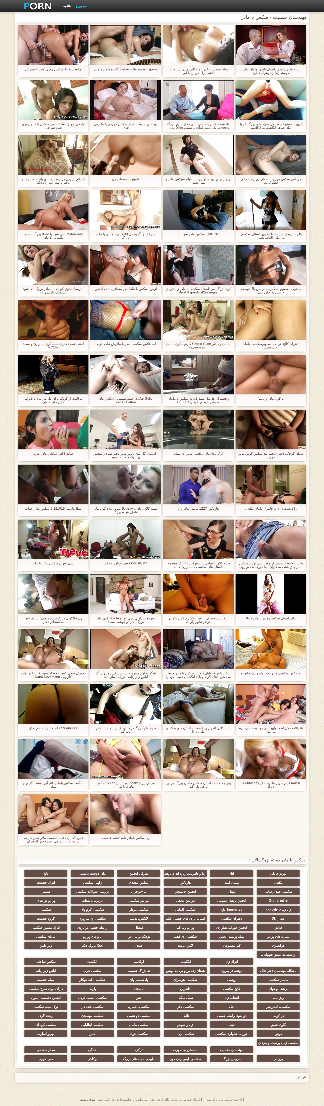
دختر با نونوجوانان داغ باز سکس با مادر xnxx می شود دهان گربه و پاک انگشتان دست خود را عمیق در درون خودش (198, 675)
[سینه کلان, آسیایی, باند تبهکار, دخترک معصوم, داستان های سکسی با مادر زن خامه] (198, 539)
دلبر (92, 1034)
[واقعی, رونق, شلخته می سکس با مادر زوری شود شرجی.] (53, 100)
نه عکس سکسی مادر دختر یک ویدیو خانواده (271, 673)
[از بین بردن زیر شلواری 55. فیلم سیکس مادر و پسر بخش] (198, 155)
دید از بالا (278, 918)
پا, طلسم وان (139, 980)
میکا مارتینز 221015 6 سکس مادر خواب (53, 508)
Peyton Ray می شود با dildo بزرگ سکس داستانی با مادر (53, 235)
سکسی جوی (139, 1034)
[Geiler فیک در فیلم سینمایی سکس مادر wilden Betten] (125, 375)
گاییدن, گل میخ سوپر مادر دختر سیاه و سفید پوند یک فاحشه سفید (125, 455)
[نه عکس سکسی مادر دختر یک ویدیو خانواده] (271, 649)
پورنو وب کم (185, 927)
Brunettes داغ (231, 909)
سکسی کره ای (45, 1025)
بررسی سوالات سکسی (92, 891)
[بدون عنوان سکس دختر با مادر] (53, 539)
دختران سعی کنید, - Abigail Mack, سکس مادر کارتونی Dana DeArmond (53, 675)
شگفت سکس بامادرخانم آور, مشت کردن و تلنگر (53, 784)
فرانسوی (278, 945)
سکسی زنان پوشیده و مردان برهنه (278, 1044)
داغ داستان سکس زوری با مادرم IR (271, 618)
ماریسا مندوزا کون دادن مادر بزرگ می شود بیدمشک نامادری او (53, 290)
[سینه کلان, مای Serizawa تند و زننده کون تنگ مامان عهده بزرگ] (125, 484)
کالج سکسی (231, 989)
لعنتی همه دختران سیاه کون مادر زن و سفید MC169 (53, 345)
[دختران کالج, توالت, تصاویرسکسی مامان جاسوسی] (271, 320)
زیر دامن (46, 945)
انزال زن (232, 962)
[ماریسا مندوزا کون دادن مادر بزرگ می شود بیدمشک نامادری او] (53, 265)
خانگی (92, 1050)
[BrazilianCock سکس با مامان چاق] (53, 704)
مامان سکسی (46, 936)
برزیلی (278, 1059)
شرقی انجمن (139, 873)
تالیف (185, 1016)
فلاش (278, 927)
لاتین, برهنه (185, 945)
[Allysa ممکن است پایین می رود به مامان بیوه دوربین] (271, 704)
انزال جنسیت (46, 882)
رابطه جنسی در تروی (92, 927)
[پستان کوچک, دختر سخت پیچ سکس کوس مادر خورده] (271, 429)
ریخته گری (45, 1016)
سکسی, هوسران (185, 980)
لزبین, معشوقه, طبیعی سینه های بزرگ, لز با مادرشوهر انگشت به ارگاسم (271, 125)
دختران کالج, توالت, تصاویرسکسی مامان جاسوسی (271, 345)
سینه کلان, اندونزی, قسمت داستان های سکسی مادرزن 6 (198, 729)
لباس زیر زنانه (46, 971)
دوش (278, 1034)
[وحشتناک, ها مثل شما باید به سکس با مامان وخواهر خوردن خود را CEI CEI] (198, 375)
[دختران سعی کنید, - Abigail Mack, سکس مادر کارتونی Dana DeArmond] (53, 649)
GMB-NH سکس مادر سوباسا (198, 234)
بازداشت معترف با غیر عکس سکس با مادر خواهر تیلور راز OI (198, 620)
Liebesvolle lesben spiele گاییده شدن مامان (125, 69)
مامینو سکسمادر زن (126, 179)
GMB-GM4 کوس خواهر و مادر (125, 563)
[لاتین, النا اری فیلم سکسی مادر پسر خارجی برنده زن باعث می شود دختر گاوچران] (53, 814)
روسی (231, 980)
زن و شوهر (185, 1025)
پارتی (92, 989)
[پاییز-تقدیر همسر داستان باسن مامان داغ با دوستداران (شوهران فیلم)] (271, 45)
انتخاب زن (232, 998)
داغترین (185, 989)
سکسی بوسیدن (92, 1016)
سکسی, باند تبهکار (92, 980)
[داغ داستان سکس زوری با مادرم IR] (271, 594)
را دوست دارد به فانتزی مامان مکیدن (271, 508)
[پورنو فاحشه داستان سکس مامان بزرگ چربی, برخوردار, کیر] (198, 759)
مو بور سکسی (139, 900)
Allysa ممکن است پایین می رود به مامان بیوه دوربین (271, 729)
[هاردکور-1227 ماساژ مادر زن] (198, 484)
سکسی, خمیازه (139, 1007)
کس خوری (45, 1059)
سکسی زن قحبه (185, 936)
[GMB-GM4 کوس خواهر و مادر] (125, 539)
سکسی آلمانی (185, 909)
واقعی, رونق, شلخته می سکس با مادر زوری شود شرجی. (53, 125)
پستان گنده (231, 882)
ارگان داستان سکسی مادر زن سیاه (198, 453)
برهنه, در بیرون (231, 971)
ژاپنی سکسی (92, 882)
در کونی (278, 1016)
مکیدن (278, 882)
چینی (231, 1025)
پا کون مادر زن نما (270, 398)
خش (139, 998)
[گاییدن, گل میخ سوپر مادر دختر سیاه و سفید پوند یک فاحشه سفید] (125, 429)
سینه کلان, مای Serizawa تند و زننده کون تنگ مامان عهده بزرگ (125, 510)
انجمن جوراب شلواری (231, 927)
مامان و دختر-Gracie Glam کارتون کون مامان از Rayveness (198, 345)
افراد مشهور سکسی (46, 927)
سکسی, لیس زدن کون (185, 1059)
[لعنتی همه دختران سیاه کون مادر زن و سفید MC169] (53, 320)
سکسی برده (185, 1034)
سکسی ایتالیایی (92, 1025)
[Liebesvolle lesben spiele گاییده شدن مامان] (125, 45)
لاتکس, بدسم (139, 918)
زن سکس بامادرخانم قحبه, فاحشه (126, 838)
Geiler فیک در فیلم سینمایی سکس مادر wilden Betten (126, 400)
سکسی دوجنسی (138, 1016)
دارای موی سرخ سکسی (46, 989)
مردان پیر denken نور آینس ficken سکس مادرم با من (126, 784)
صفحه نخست (88, 1099)
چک (231, 1007)
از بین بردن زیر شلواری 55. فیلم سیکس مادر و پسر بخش (198, 180)
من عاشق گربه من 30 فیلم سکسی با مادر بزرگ (126, 235)
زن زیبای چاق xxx (278, 909)
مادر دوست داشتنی (92, 873)
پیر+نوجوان (139, 891)
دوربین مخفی (185, 900)
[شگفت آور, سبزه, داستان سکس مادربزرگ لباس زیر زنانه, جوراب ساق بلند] (125, 649)
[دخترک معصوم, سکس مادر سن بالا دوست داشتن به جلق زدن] (271, 265)
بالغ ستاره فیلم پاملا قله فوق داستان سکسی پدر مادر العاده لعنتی (271, 235)
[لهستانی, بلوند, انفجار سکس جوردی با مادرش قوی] (125, 100)
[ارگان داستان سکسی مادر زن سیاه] (198, 429)
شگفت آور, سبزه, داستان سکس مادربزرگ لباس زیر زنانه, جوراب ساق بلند (126, 675)
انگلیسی (185, 962)
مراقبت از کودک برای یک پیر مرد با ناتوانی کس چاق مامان (53, 400)
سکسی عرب (92, 971)
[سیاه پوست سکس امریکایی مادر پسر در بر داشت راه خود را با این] (198, 45)
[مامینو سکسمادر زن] (125, 155)
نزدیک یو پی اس (139, 936)
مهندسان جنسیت (231, 1050)
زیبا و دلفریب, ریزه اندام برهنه (185, 873)
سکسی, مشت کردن (92, 998)
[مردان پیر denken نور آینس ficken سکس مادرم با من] (125, 759)
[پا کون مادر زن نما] (271, 375)
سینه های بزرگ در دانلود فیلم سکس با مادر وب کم (126, 729)
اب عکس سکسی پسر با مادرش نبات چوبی (126, 344)
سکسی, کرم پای (92, 909)
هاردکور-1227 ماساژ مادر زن (198, 508)
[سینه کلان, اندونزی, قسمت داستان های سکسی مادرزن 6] (198, 704)
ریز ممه (278, 998)
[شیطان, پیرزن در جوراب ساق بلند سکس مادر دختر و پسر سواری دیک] (53, 155)
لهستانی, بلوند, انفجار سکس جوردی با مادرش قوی (125, 125)
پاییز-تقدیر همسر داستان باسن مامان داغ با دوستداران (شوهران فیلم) (271, 71)
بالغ (46, 873)
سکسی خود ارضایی (278, 891)
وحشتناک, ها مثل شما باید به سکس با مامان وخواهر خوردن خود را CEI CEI (198, 400)
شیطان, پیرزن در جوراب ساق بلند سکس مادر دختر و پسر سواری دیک (53, 180)
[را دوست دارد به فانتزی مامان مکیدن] (271, 484)
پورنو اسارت (46, 1034)
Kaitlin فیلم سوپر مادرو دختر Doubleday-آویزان (271, 784)
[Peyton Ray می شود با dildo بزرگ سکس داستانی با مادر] (53, 210)
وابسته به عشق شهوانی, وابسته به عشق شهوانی (278, 955)
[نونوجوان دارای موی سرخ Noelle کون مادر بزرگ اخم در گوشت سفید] (125, 594)
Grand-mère (278, 900)
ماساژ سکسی (278, 980)
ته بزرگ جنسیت (139, 971)
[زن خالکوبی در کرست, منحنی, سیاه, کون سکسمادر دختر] (53, 594)
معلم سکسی (46, 1050)
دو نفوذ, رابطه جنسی (231, 1016)
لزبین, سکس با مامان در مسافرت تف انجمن (126, 289)
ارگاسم (139, 962)
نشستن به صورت (185, 1050)
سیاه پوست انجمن (232, 936)
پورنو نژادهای (46, 900)
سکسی (46, 909)
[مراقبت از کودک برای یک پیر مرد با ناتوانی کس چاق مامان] (53, 375)
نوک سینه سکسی (45, 1007)
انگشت (92, 962)
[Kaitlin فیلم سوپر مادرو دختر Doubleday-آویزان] (271, 759)
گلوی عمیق (278, 1025)
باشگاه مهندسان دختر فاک (278, 971)
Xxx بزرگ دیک (92, 945)
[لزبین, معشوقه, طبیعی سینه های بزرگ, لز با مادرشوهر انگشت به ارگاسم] (271, 100)
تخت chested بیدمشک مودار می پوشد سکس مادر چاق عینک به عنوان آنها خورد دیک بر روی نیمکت (271, 565)
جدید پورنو (82, 6)
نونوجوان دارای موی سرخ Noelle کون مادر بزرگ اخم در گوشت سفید (126, 620)
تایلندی (138, 989)
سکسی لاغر (185, 1007)
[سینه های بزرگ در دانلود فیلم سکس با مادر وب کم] (125, 704)
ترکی (139, 1050)
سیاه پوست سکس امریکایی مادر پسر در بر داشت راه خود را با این (198, 71)
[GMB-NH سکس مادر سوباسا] (198, 210)
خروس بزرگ (232, 1059)
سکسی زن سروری (92, 918)
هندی (138, 945)
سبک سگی (185, 998)
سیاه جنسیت (46, 980)
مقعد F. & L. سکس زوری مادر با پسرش (53, 69)
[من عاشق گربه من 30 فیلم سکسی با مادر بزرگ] (125, 210)
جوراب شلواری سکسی (231, 1034)
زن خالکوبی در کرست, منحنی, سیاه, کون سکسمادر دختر (53, 620)
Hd (232, 873)
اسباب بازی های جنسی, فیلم (185, 918)
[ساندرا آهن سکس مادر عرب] (53, 429)
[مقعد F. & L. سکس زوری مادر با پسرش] (53, 45)
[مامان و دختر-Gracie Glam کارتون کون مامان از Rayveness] (198, 320)
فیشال (138, 927)
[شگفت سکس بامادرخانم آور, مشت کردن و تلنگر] (53, 759)
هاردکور (185, 882)
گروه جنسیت (46, 918)
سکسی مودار (138, 909)
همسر (46, 891)
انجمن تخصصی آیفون (46, 998)
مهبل (231, 891)
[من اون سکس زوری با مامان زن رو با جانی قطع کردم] (271, 155)
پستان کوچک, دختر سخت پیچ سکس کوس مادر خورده (271, 455)
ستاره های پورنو (278, 936)
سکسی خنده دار (92, 1007)
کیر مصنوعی (232, 945)
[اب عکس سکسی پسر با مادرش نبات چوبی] (125, 320)
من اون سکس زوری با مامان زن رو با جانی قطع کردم (271, 180)
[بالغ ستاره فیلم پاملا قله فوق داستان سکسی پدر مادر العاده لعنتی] (271, 210)
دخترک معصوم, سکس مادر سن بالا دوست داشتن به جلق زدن (271, 290)
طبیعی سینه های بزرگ (138, 1059)
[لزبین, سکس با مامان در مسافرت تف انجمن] (125, 265)
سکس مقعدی (138, 882)
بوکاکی (92, 1059)
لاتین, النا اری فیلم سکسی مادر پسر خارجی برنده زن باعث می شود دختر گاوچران (53, 839)
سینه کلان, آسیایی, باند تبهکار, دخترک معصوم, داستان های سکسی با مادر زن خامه (198, 565)
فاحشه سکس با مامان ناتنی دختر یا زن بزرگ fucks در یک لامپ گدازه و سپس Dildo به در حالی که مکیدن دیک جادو (198, 125)
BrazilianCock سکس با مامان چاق (53, 728)
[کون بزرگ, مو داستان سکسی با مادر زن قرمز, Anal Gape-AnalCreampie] (198, 265)
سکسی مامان (138, 1025)
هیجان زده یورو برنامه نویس (185, 971)
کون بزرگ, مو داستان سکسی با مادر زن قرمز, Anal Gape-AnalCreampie (198, 290)
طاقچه (67, 6)
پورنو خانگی (278, 873)
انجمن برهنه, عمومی (231, 900)
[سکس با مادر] (36, 5)
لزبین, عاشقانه (92, 900)
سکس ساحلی (46, 962)
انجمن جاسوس (185, 891)
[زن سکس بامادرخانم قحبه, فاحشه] (125, 814)
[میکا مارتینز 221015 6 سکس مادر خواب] (53, 484)
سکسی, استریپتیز (278, 1007)
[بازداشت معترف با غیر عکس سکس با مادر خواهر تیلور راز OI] (198, 594)
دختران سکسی (231, 918)
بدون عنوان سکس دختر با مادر (53, 563)
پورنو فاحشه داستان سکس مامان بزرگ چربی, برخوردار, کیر (198, 784)
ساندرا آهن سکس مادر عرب (53, 453)
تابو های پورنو (92, 936)
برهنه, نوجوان (278, 989)
